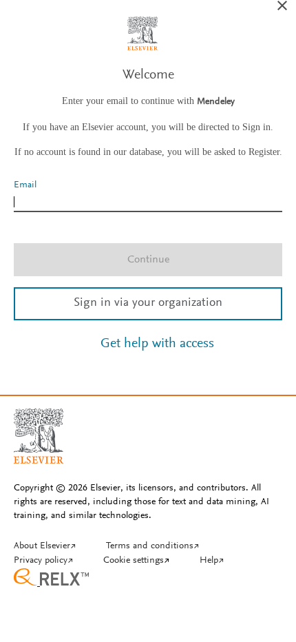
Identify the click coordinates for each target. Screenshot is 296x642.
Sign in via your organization (148, 303)
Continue (148, 259)
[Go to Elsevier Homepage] (38, 430)
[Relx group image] (148, 578)
